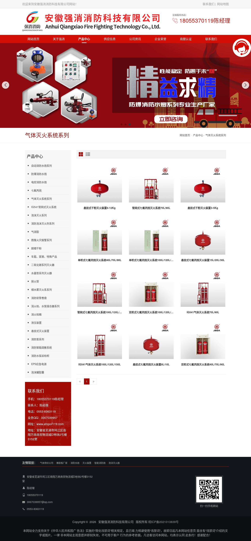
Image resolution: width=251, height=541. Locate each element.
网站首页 (33, 39)
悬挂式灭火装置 (40, 331)
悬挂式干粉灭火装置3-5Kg (203, 208)
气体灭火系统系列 (215, 135)
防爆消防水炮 (39, 174)
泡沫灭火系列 (39, 215)
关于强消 (59, 39)
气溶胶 (35, 231)
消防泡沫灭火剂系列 (42, 223)
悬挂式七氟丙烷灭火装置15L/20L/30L (203, 260)
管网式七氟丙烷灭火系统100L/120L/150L (99, 312)
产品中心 (84, 39)
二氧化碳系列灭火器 (42, 265)
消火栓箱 (36, 314)
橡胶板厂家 (61, 462)
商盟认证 (186, 39)
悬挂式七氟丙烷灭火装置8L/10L (151, 364)
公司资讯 (135, 39)
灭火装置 (87, 462)
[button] (121, 124)
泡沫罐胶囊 (37, 372)
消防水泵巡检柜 (40, 355)
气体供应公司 (46, 462)
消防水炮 (75, 462)
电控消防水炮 (39, 182)
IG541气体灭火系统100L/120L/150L (99, 364)
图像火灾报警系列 (41, 240)
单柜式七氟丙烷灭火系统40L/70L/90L (99, 260)
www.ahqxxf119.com (50, 424)
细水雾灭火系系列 (41, 289)
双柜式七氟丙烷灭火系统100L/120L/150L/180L (151, 312)
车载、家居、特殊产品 (44, 256)
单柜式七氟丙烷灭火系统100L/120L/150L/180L (151, 260)
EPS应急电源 (38, 364)
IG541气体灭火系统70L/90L (203, 312)
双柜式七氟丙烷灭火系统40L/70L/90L (203, 364)
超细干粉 (36, 248)
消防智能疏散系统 (41, 347)
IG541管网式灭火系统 (43, 207)
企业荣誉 (160, 39)
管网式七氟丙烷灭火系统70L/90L (151, 208)
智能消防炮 (99, 462)
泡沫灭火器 (114, 462)
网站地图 (223, 4)
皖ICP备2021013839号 (163, 522)
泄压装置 (36, 322)
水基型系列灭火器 (41, 273)
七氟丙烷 (36, 190)
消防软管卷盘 (39, 298)
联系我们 (208, 4)
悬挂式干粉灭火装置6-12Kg (100, 208)
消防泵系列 (37, 339)
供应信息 (110, 39)
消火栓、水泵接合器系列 (45, 306)
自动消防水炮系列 (41, 165)
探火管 (35, 281)
